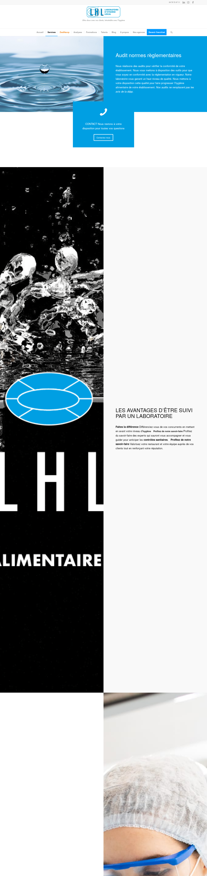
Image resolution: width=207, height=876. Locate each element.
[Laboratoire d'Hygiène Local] (103, 16)
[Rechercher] (170, 32)
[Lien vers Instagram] (188, 2)
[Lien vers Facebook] (193, 2)
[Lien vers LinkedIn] (184, 2)
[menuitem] (40, 32)
